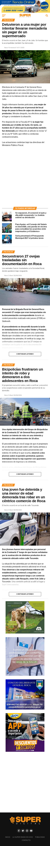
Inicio (7, 837)
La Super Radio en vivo (22, 837)
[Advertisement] (25, 179)
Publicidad (40, 837)
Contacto (26, 840)
